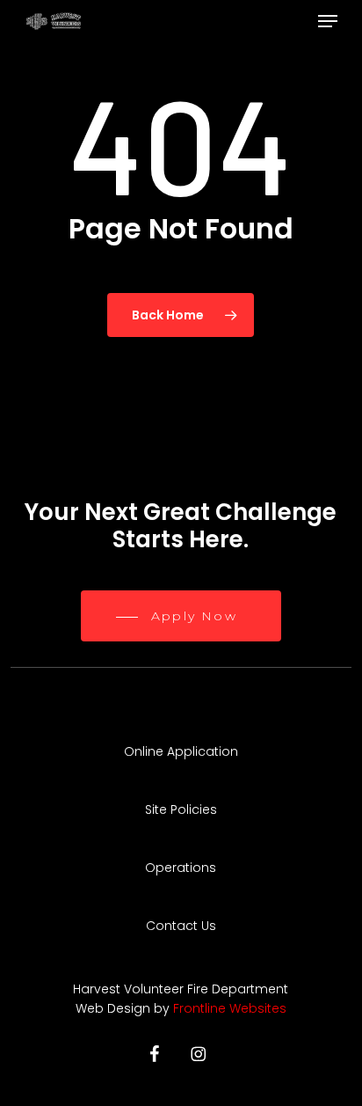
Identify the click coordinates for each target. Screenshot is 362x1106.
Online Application (181, 751)
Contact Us (181, 925)
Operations (180, 867)
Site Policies (181, 809)
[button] (327, 21)
